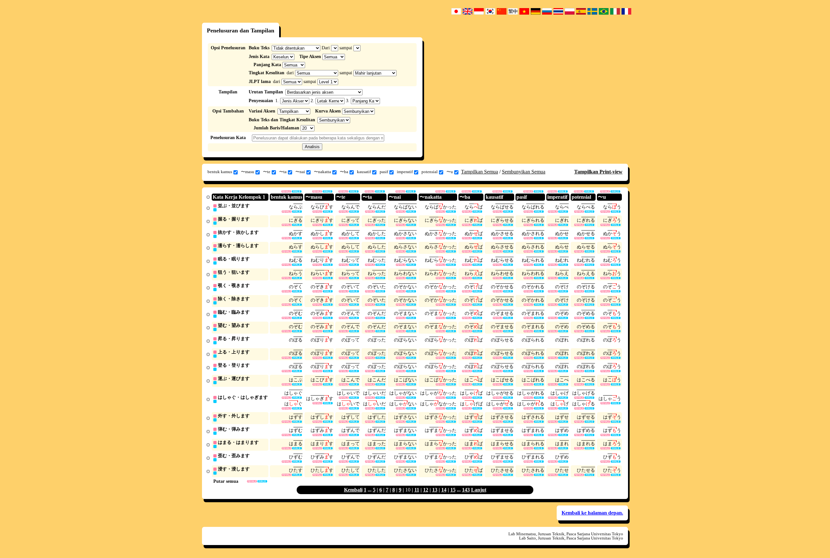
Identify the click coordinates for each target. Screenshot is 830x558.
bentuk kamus (220, 171)
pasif (384, 171)
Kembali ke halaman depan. (592, 513)
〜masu (247, 171)
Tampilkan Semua (479, 171)
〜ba (344, 171)
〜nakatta (322, 171)
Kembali (353, 490)
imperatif (405, 171)
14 (443, 490)
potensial (429, 171)
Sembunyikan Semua (523, 171)
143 (466, 490)
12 (425, 490)
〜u (449, 171)
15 (453, 490)
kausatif (364, 171)
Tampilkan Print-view (598, 171)
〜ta (283, 171)
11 (416, 490)
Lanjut (478, 490)
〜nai (300, 171)
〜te (266, 171)
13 (434, 490)
